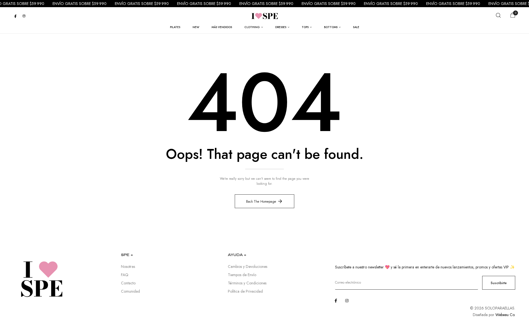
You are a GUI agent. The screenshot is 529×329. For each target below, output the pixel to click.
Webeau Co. (505, 314)
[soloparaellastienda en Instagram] (24, 15)
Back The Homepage (261, 201)
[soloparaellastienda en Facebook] (15, 15)
